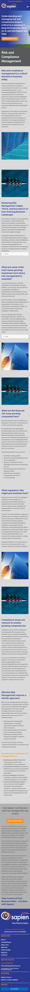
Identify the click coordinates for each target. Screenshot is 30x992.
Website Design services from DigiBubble (15, 931)
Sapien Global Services (14, 929)
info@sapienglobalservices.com (10, 965)
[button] (27, 6)
